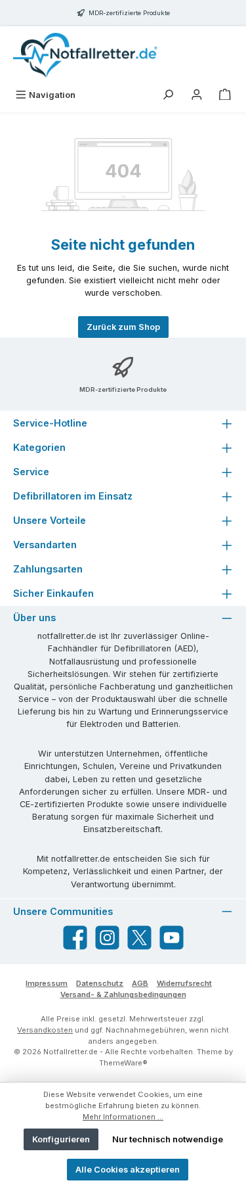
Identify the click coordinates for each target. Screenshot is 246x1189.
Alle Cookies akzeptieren (127, 1170)
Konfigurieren (61, 1139)
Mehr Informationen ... (123, 1116)
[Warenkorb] (225, 95)
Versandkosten (45, 1030)
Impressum (47, 983)
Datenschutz (99, 983)
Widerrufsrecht (184, 983)
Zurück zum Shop (123, 327)
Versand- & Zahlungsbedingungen (123, 994)
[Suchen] (168, 95)
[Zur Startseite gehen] (85, 55)
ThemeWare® (123, 1062)
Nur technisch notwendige (167, 1139)
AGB (140, 983)
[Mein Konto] (196, 95)
